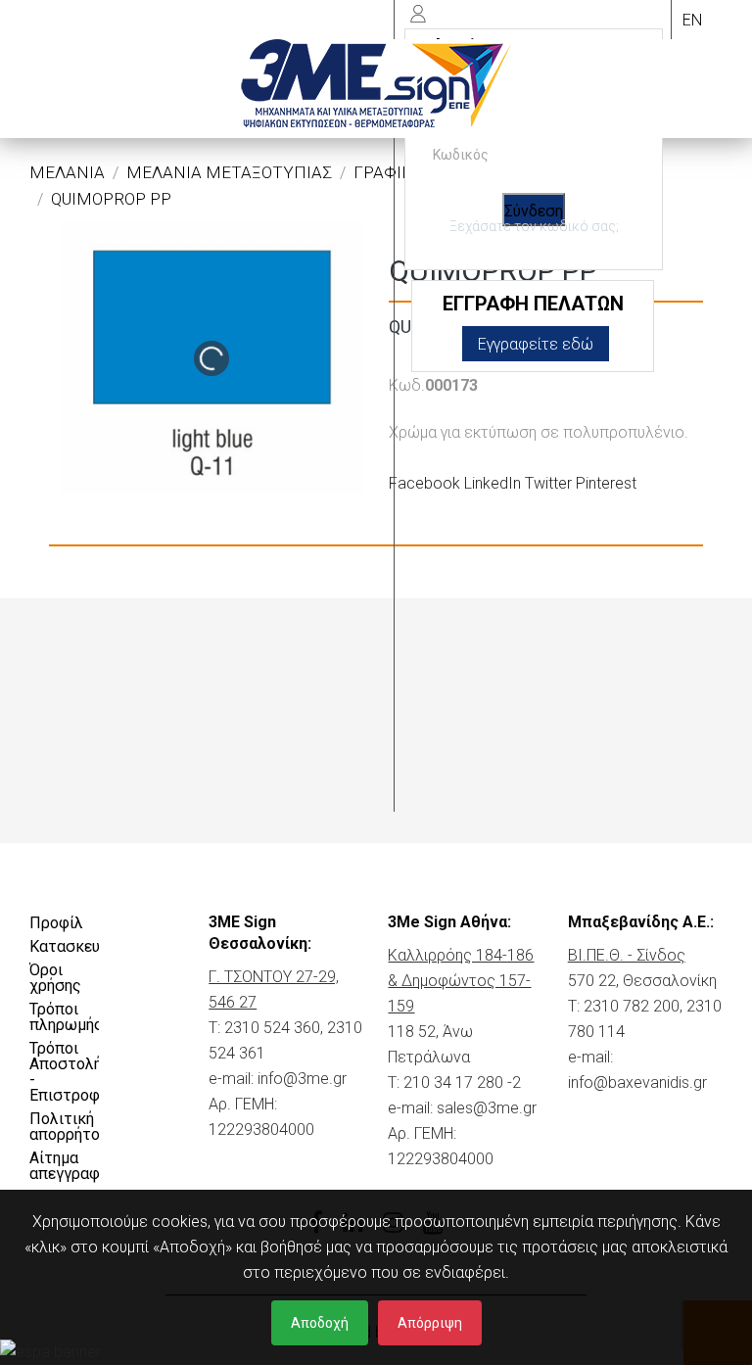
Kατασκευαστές (64, 946)
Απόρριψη (430, 1323)
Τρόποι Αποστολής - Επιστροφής (64, 1072)
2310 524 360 (272, 1027)
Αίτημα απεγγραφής (64, 1166)
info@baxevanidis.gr (637, 1082)
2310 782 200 (632, 1006)
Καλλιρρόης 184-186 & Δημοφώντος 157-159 (461, 980)
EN (692, 20)
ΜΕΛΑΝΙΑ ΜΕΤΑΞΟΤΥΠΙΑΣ (229, 172)
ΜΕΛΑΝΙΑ (67, 172)
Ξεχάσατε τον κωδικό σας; (534, 226)
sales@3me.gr (487, 1108)
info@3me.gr (302, 1078)
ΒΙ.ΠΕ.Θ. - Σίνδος (626, 955)
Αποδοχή (320, 1323)
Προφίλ (56, 923)
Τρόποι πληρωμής (64, 1017)
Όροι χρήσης (55, 978)
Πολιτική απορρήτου (64, 1126)
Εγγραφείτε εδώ (535, 344)
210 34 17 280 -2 (462, 1082)
